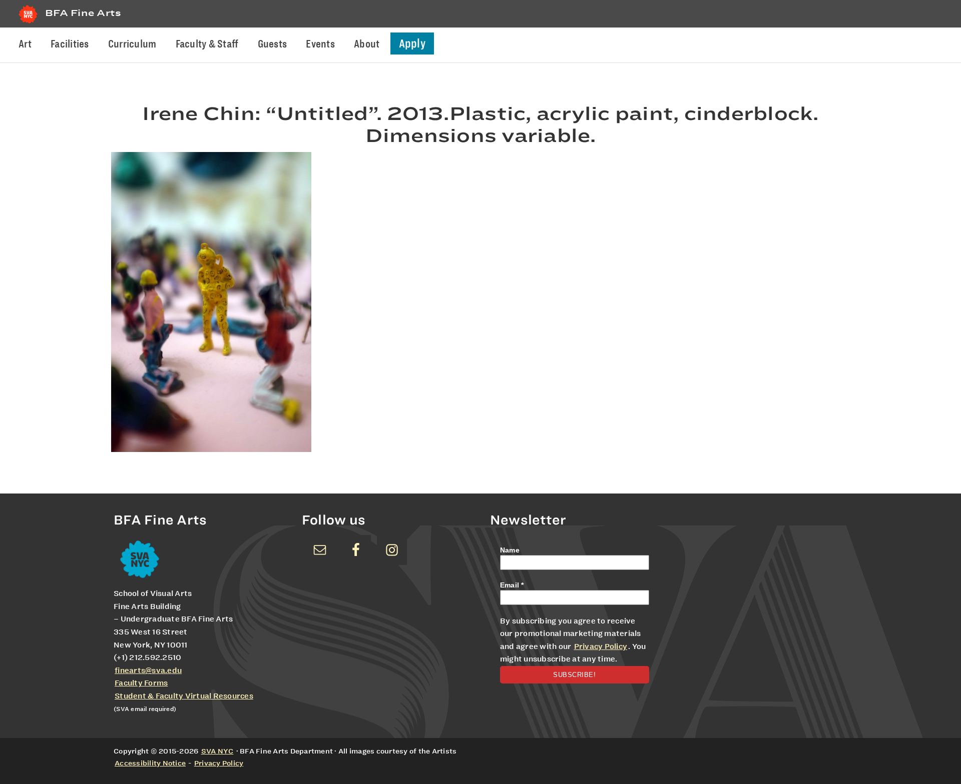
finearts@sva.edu (148, 671)
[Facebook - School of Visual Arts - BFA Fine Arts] (356, 550)
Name (510, 550)
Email (512, 585)
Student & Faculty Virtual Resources (184, 696)
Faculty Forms (141, 683)
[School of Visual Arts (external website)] (28, 23)
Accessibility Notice (150, 763)
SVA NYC (217, 751)
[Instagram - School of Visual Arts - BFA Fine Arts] (392, 550)
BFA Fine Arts (83, 12)
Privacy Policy (601, 647)
